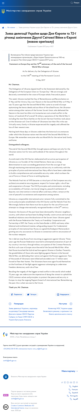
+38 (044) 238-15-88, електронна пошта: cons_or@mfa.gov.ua (25, 349)
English (75, 386)
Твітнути (33, 294)
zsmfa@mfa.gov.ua (9, 361)
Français (75, 389)
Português (74, 396)
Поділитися (18, 294)
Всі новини (11, 27)
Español (75, 393)
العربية (75, 399)
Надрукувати (64, 294)
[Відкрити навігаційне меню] (3, 3)
